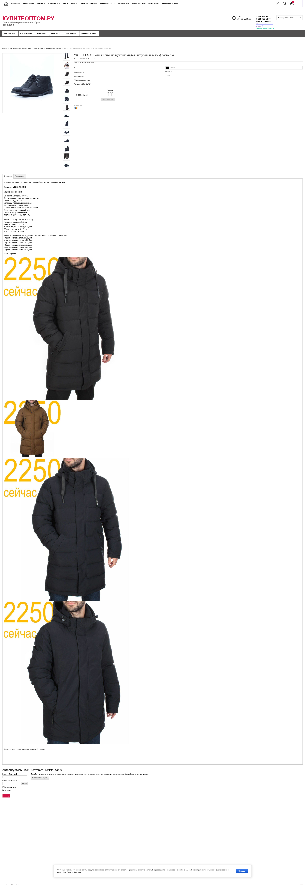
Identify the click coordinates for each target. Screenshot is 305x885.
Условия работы (54, 4)
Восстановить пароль (40, 778)
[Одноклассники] (77, 107)
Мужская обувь (26, 34)
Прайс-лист (55, 34)
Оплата (65, 4)
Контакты (41, 4)
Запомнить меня (10, 787)
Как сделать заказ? (107, 4)
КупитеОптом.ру (28, 18)
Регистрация (6, 790)
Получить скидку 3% (89, 4)
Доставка (74, 4)
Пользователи (153, 4)
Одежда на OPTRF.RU (88, 34)
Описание (8, 176)
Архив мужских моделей (53, 48)
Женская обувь (9, 34)
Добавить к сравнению (83, 80)
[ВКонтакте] (75, 107)
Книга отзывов (28, 4)
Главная (4, 48)
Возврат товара (123, 4)
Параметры (19, 176)
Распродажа (41, 34)
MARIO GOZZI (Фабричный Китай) (85, 62)
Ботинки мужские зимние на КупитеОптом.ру (24, 749)
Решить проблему (138, 4)
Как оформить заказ (170, 4)
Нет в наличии (107, 99)
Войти (24, 783)
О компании (15, 4)
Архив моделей (70, 34)
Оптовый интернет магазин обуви (20, 48)
